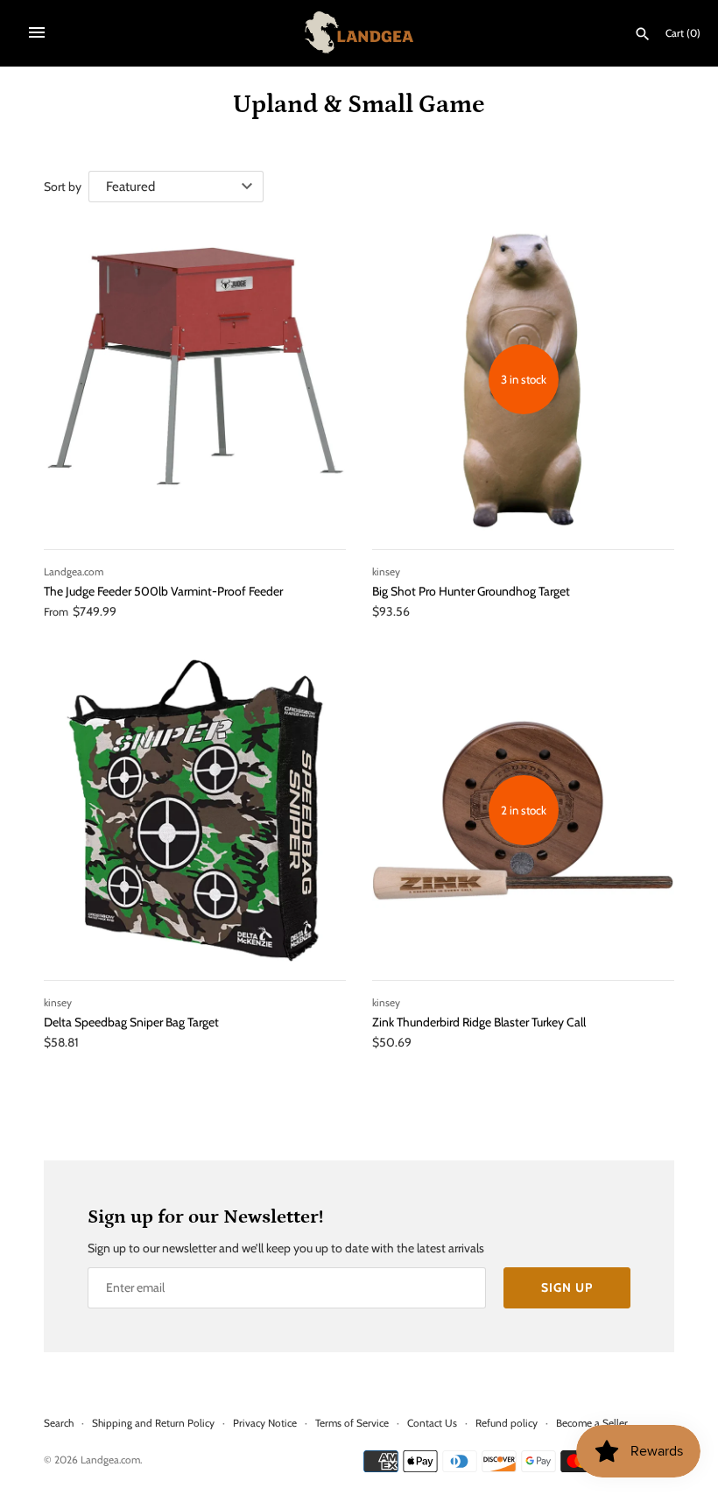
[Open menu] (37, 32)
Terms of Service (352, 1423)
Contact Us (432, 1423)
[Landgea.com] (359, 32)
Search (59, 1423)
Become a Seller (592, 1423)
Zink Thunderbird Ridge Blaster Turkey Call (479, 1022)
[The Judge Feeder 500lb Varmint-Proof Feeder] (195, 380)
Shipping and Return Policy (153, 1423)
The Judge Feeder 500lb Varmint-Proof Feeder (163, 591)
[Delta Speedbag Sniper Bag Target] (195, 810)
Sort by (62, 186)
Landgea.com (110, 1460)
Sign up (567, 1287)
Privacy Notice (265, 1423)
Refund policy (506, 1423)
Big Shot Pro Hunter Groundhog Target (471, 591)
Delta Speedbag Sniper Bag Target (131, 1022)
